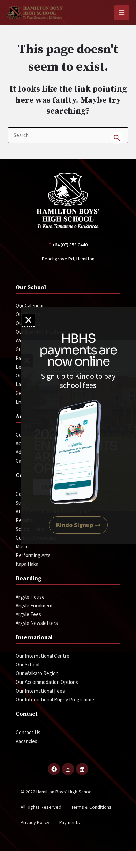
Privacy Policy (35, 822)
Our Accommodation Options (47, 682)
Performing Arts (33, 555)
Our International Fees (40, 690)
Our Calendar (30, 305)
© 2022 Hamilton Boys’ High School (57, 791)
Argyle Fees (28, 614)
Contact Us (28, 732)
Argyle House (30, 596)
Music (22, 546)
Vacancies (26, 741)
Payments (69, 822)
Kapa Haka (27, 564)
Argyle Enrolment (34, 605)
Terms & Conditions (91, 807)
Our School (27, 664)
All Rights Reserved (41, 807)
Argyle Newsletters (37, 623)
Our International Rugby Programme (55, 699)
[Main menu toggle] (121, 12)
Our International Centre (42, 655)
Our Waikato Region (37, 673)
